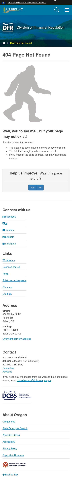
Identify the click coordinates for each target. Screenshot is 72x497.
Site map (7, 287)
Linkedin (9, 236)
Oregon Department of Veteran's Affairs (14, 465)
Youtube (10, 230)
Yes (32, 187)
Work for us (9, 260)
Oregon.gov (9, 421)
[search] (57, 10)
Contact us (8, 368)
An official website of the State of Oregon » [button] (27, 2)
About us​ (7, 371)
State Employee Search (15, 428)
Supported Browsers (13, 455)
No (40, 187)
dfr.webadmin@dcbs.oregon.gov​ (34, 380)
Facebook (10, 216)
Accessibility (9, 441)
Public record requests (14, 280)
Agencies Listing (11, 435)
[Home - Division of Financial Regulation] (4, 43)
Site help (7, 293)
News (5, 273)
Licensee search (11, 267)
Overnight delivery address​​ (17, 338)
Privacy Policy (10, 448)
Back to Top (11, 474)
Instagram (10, 243)
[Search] (57, 10)
